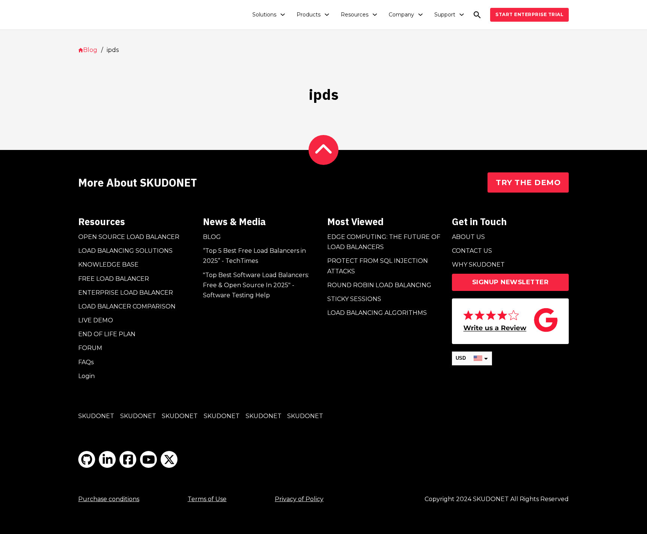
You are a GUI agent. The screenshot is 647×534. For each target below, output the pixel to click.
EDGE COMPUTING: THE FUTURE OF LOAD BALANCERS (383, 242)
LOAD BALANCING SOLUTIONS (125, 250)
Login (86, 376)
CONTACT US (472, 250)
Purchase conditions (108, 499)
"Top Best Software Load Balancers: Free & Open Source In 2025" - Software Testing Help (256, 285)
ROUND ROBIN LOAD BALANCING (379, 285)
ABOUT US (468, 236)
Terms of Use (207, 499)
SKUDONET (96, 416)
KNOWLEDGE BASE (108, 264)
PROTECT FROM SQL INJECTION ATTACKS (377, 265)
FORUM (90, 348)
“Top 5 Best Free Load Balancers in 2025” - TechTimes (254, 255)
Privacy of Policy (299, 499)
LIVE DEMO (95, 320)
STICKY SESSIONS (354, 299)
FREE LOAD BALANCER (113, 278)
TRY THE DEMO (528, 182)
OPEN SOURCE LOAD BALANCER (128, 236)
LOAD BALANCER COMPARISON (127, 306)
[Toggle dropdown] (282, 14)
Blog (90, 49)
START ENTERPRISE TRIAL (529, 14)
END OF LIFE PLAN (107, 334)
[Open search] (477, 14)
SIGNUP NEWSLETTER (510, 282)
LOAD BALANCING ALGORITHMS (377, 312)
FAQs (86, 362)
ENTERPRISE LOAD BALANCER (125, 292)
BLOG (212, 236)
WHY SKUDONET (478, 264)
